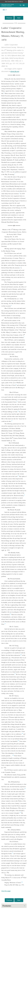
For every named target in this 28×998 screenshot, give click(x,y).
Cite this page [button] (5, 891)
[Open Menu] (23, 5)
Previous (9, 18)
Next (18, 18)
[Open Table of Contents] (5, 9)
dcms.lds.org (14, 71)
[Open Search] (20, 5)
